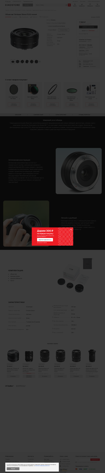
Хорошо (13, 468)
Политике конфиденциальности (42, 465)
